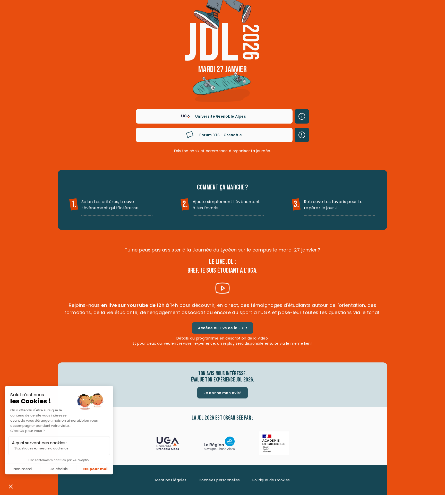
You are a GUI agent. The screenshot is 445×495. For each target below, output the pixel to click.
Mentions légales (170, 480)
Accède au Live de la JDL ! (222, 328)
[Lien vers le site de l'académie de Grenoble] (274, 444)
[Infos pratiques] (302, 116)
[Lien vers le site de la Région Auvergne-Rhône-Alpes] (219, 444)
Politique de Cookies (271, 480)
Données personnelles (219, 480)
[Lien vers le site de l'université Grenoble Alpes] (167, 444)
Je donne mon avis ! (222, 392)
